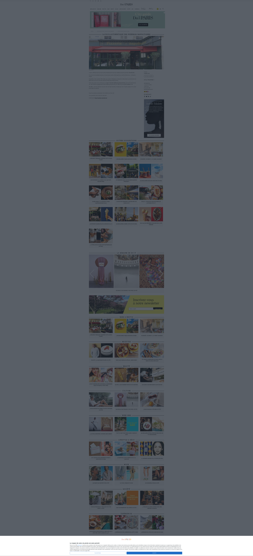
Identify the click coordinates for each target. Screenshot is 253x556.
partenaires (79, 545)
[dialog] (126, 546)
